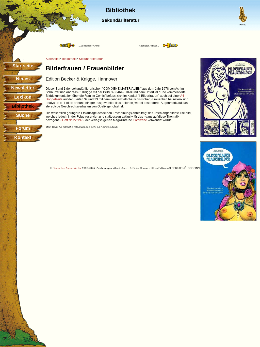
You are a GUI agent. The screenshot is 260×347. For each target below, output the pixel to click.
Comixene (140, 120)
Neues (23, 78)
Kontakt (22, 137)
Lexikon (22, 97)
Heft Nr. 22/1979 (73, 120)
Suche (23, 115)
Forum (23, 128)
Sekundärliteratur (91, 59)
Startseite (22, 65)
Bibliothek (69, 59)
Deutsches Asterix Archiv (67, 168)
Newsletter (22, 87)
